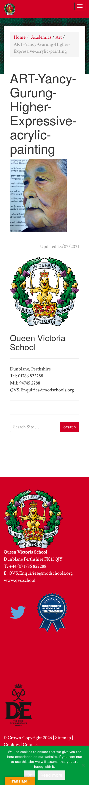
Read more (51, 775)
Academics (41, 37)
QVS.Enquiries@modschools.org (41, 573)
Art (58, 37)
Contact (30, 744)
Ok (29, 775)
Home (19, 37)
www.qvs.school (19, 580)
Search (69, 427)
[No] (82, 765)
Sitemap (63, 738)
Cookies (12, 744)
